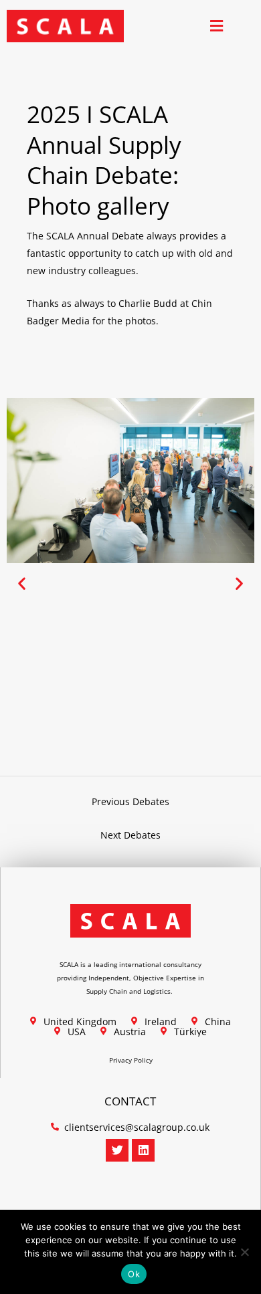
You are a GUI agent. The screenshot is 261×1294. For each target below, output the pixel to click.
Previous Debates (130, 801)
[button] (216, 26)
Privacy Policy (131, 1060)
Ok (134, 1274)
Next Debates (130, 835)
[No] (244, 1252)
